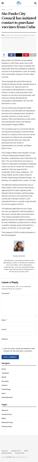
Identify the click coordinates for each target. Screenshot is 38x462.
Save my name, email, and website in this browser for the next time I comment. (19, 350)
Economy (5, 381)
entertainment (7, 397)
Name (4, 320)
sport (4, 393)
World (4, 377)
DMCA (4, 418)
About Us (5, 410)
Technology (6, 389)
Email (4, 329)
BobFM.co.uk (11, 457)
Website (5, 339)
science (9, 9)
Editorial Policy (7, 422)
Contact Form (7, 414)
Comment (6, 293)
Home (3, 9)
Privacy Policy (7, 426)
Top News (5, 373)
